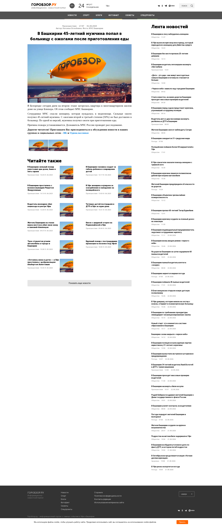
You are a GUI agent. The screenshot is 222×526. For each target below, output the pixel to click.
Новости (64, 492)
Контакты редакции (102, 499)
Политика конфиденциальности (108, 496)
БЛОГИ (99, 15)
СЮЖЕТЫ (129, 15)
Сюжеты (64, 506)
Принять (182, 522)
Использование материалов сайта (109, 503)
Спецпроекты (66, 509)
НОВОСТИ (72, 15)
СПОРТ (86, 15)
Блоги (63, 499)
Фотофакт (65, 503)
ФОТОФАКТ (113, 15)
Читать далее (50, 172)
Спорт (63, 496)
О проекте (98, 492)
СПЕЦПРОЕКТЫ (147, 15)
